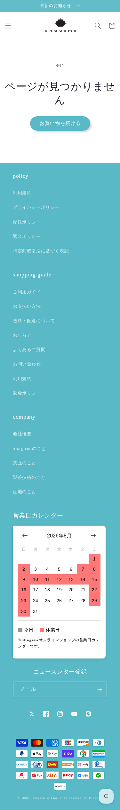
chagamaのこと (29, 448)
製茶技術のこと (29, 477)
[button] (8, 26)
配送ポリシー (27, 222)
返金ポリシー (27, 236)
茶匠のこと (24, 463)
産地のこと (24, 491)
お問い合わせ (27, 364)
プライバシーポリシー (36, 207)
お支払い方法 (27, 306)
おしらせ (22, 335)
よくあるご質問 (29, 349)
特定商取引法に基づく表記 (41, 251)
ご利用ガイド (27, 292)
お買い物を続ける (60, 123)
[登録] (99, 689)
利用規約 (22, 193)
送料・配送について (34, 320)
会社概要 (22, 433)
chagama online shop (50, 798)
